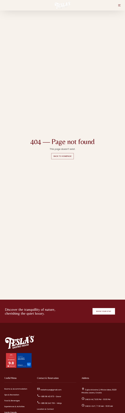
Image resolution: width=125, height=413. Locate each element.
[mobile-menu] (117, 5)
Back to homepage (62, 156)
